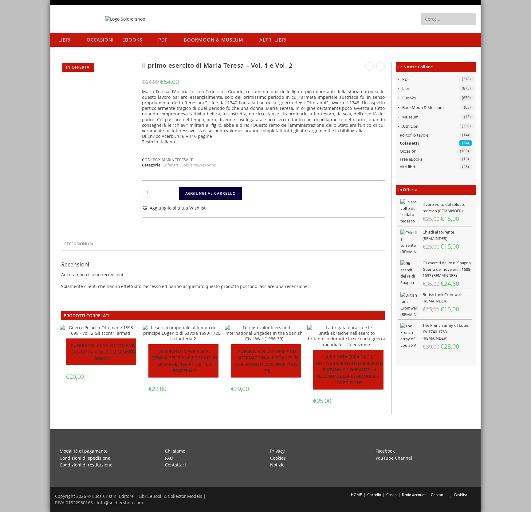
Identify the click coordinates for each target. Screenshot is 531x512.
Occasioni (408, 151)
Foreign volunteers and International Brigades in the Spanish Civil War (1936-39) (267, 361)
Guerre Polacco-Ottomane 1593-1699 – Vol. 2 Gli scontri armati (102, 351)
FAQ (169, 458)
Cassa (391, 494)
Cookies (278, 458)
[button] (174, 208)
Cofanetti (409, 143)
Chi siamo (175, 451)
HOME (356, 494)
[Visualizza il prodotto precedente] (369, 66)
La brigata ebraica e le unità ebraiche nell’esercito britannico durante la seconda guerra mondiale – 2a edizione (349, 370)
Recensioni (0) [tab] (78, 243)
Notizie (277, 465)
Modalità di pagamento (84, 451)
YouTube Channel (394, 458)
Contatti (437, 494)
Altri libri (410, 126)
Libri (406, 88)
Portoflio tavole (414, 135)
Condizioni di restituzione (86, 465)
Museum (410, 117)
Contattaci (175, 465)
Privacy (277, 451)
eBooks (409, 98)
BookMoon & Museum (423, 107)
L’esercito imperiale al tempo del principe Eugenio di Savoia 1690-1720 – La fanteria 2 (184, 361)
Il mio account (414, 494)
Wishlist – (461, 494)
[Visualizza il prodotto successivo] (380, 66)
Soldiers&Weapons (198, 165)
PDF (406, 79)
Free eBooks (411, 159)
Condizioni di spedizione (85, 458)
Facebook (385, 451)
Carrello (374, 494)
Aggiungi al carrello (210, 193)
